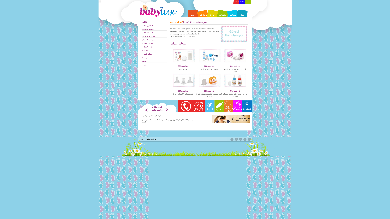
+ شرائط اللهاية (147, 54)
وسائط (233, 15)
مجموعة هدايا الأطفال (148, 40)
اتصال (242, 15)
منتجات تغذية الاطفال (148, 36)
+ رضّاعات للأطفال (147, 47)
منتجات (222, 15)
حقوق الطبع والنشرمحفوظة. (149, 139)
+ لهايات (144, 57)
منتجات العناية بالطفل (148, 33)
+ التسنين (145, 50)
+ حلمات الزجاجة (147, 43)
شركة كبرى (203, 15)
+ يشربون (145, 64)
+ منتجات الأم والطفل (148, 25)
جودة (212, 15)
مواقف (144, 61)
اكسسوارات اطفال (148, 29)
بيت (192, 15)
